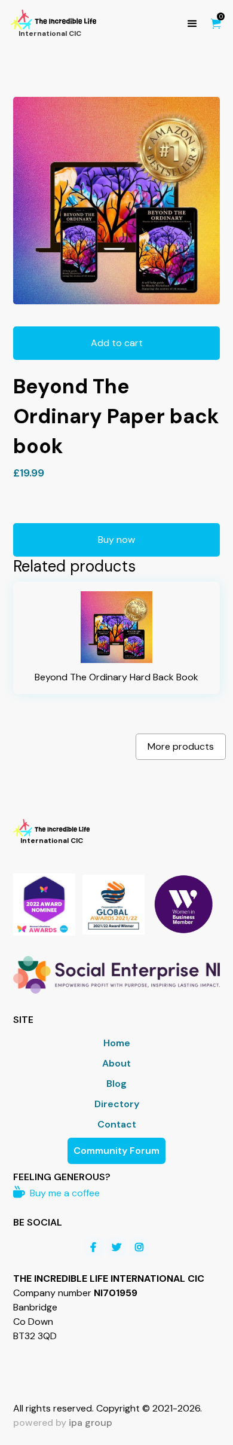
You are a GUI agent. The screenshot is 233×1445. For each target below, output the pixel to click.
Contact (116, 1124)
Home (116, 1043)
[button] (192, 24)
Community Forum (116, 1150)
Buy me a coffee (56, 1193)
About (116, 1063)
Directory (116, 1104)
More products (181, 746)
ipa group (90, 1422)
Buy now (116, 539)
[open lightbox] (116, 200)
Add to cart (117, 343)
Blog (116, 1083)
